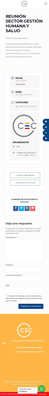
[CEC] (24, 4)
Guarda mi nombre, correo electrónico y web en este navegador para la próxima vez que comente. (24, 298)
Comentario (11, 237)
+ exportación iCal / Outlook (25, 183)
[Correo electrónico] (32, 208)
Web (7, 285)
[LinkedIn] (27, 208)
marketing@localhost (25, 155)
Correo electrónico (14, 275)
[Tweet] (21, 208)
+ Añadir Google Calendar (25, 175)
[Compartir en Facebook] (15, 208)
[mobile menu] (45, 4)
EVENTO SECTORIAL (27, 106)
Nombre (10, 265)
